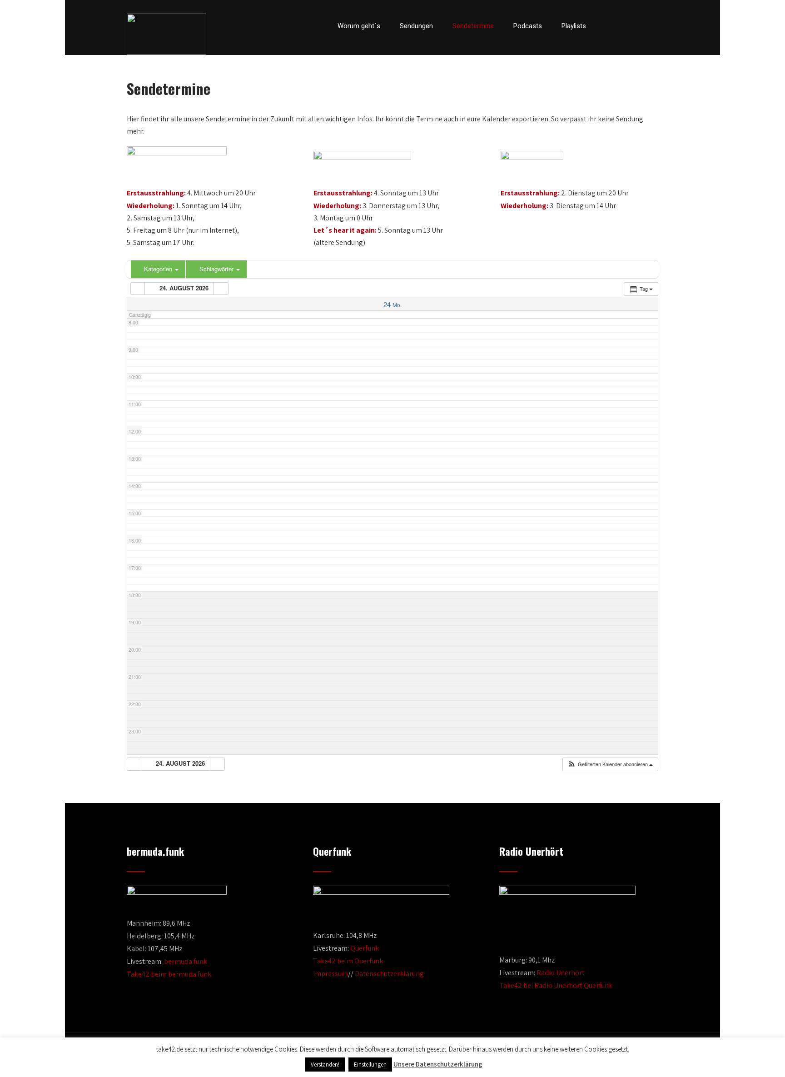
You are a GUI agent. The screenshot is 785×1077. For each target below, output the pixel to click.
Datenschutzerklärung (389, 973)
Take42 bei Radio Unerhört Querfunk (555, 985)
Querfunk (364, 948)
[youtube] (638, 25)
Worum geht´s (359, 26)
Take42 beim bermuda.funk (169, 974)
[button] (610, 764)
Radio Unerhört (561, 972)
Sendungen (416, 26)
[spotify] (655, 25)
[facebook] (608, 25)
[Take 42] (166, 34)
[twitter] (623, 25)
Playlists (573, 26)
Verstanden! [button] (325, 1064)
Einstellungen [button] (370, 1064)
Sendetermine (473, 26)
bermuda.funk (185, 961)
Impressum (330, 973)
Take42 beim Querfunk (348, 961)
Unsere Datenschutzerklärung (437, 1064)
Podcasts (527, 26)
